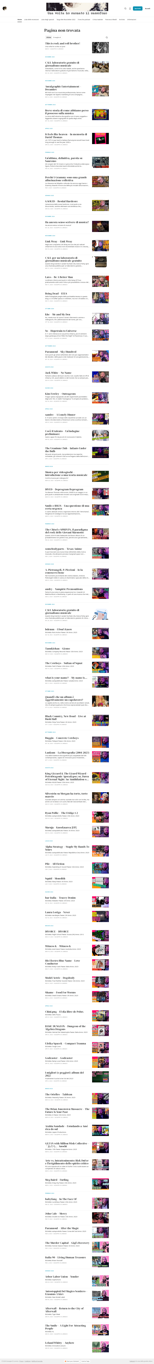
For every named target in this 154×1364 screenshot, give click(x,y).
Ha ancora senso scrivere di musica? (67, 222)
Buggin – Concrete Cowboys (62, 738)
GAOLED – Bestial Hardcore (61, 201)
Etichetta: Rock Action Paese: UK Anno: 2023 (61, 632)
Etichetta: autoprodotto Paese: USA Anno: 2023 (62, 816)
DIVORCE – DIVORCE (57, 931)
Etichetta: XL (49, 1331)
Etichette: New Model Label (55, 1297)
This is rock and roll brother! (62, 43)
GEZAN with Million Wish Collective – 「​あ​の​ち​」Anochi (67, 1145)
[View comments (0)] (60, 76)
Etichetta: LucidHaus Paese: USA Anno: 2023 (61, 1202)
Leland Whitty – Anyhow (59, 1342)
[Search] (125, 8)
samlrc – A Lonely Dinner (60, 414)
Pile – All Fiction (54, 863)
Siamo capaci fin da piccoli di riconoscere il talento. (63, 437)
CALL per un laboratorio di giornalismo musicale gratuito (63, 259)
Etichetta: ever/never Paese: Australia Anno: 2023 (63, 949)
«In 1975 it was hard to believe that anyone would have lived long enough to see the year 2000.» (67, 141)
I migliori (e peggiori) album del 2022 (64, 1074)
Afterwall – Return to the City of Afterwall (64, 1310)
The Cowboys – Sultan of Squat (63, 663)
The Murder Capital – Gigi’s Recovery (67, 1242)
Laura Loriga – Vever (57, 912)
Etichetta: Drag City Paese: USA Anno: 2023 (60, 1183)
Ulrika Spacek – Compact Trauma (65, 1043)
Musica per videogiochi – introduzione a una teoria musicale (66, 474)
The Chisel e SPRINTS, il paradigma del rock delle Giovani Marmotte (66, 531)
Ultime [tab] (48, 37)
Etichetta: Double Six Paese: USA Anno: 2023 (61, 1217)
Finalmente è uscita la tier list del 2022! (59, 1078)
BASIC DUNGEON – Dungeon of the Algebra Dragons (65, 1028)
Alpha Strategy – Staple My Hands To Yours (67, 848)
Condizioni (28, 1361)
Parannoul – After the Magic (62, 1228)
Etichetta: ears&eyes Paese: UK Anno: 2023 (60, 915)
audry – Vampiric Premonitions (64, 589)
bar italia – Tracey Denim (60, 897)
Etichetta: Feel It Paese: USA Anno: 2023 (59, 666)
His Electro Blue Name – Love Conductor (62, 962)
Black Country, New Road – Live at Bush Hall (65, 718)
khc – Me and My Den (57, 314)
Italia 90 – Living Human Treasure (65, 1257)
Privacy (21, 1361)
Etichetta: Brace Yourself (53, 1260)
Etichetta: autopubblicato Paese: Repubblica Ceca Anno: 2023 (67, 852)
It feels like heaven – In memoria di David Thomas (66, 136)
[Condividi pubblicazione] (130, 8)
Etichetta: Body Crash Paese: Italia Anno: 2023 (61, 966)
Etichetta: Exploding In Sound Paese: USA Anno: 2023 (64, 867)
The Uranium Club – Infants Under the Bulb (65, 450)
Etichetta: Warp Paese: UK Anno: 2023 (58, 881)
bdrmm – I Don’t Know (58, 629)
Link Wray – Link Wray (58, 241)
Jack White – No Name (58, 372)
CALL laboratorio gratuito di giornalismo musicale (62, 64)
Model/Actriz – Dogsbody (60, 977)
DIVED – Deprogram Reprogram (64, 489)
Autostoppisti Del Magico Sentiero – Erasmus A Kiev (66, 1293)
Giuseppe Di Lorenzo (56, 49)
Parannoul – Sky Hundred (60, 351)
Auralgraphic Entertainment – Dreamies (63, 88)
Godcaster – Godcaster (59, 1058)
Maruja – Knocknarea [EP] (60, 827)
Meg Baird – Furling (57, 1179)
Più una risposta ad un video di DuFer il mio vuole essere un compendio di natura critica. (67, 1167)
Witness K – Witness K (58, 946)
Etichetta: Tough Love (53, 1046)
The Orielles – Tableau (58, 1094)
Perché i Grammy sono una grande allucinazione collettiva (66, 179)
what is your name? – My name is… (66, 677)
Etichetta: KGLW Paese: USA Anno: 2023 (59, 782)
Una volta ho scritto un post (55, 46)
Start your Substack (73, 1361)
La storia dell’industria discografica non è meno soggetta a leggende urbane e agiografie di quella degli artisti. (66, 117)
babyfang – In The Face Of (60, 1199)
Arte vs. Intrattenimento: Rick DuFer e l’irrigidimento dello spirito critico (67, 1162)
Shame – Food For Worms (60, 992)
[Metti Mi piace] (46, 76)
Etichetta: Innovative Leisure (55, 1346)
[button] (19, 19)
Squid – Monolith (55, 878)
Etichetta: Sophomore (53, 1280)
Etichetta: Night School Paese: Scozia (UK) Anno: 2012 (64, 934)
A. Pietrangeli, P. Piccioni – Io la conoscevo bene (64, 571)
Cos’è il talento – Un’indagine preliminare (62, 432)
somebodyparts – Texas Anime (63, 548)
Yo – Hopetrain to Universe (61, 330)
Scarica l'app (85, 1361)
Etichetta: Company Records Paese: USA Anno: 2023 (64, 651)
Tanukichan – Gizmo (57, 648)
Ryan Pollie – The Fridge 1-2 (61, 813)
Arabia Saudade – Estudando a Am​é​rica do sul (66, 1128)
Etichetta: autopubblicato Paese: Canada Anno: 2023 (64, 681)
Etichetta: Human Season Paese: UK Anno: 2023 (62, 1246)
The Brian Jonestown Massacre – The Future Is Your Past (67, 1110)
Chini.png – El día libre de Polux (64, 1011)
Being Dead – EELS (56, 293)
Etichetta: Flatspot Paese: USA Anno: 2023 (60, 741)
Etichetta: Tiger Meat (52, 1314)
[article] (77, 47)
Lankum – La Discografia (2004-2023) (67, 752)
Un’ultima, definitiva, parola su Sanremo (63, 159)
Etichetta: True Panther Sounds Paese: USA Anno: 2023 (65, 981)
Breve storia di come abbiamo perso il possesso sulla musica (67, 112)
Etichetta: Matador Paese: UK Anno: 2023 (60, 901)
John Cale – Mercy (56, 1213)
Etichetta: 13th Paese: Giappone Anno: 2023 (61, 1149)
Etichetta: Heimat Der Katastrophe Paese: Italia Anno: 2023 (66, 1032)
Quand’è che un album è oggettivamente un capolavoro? (64, 698)
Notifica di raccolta (37, 1361)
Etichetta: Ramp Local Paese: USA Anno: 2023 (61, 1061)
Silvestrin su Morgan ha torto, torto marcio (66, 795)
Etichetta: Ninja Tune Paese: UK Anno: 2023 (60, 722)
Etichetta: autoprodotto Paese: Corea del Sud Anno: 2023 (65, 1231)
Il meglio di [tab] (57, 37)
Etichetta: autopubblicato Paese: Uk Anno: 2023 (62, 830)
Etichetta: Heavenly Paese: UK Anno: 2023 (60, 1097)
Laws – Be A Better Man (59, 277)
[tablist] (53, 37)
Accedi (147, 8)
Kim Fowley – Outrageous (60, 393)
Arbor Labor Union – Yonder (62, 1276)
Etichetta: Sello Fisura (52, 1015)
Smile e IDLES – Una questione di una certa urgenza (67, 507)
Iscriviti (138, 8)
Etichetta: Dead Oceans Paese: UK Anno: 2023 (61, 995)
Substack (132, 1361)
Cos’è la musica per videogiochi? (56, 478)
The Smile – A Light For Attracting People (65, 1327)
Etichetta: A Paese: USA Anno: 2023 (58, 1115)
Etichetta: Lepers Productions (55, 1132)
